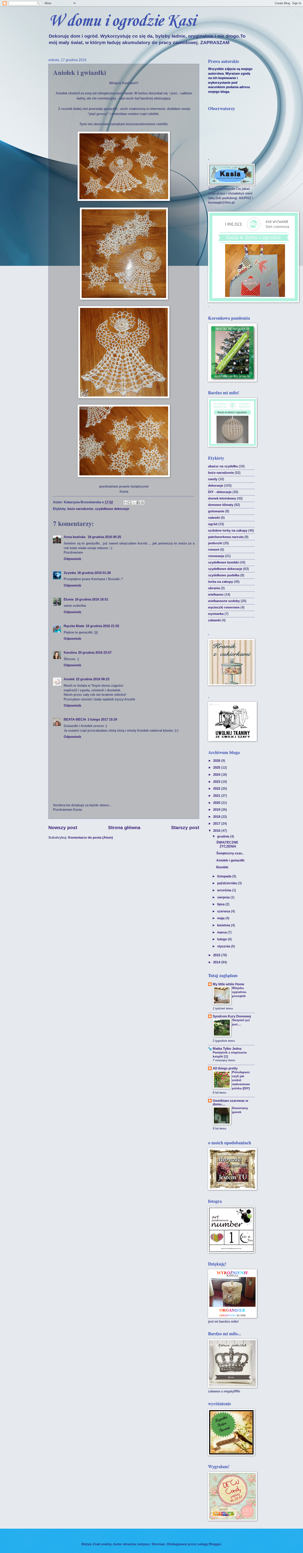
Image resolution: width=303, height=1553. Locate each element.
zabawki (214, 620)
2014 (217, 962)
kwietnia (224, 925)
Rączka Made (74, 626)
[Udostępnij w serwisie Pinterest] (142, 502)
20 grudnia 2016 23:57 (95, 652)
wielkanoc (216, 594)
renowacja (216, 556)
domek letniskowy (222, 498)
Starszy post (185, 827)
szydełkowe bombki (223, 562)
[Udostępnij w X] (134, 502)
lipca (221, 904)
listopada (224, 876)
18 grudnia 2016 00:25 (104, 537)
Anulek (69, 679)
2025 (217, 767)
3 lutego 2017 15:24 (102, 719)
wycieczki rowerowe (224, 607)
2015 (217, 955)
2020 (217, 803)
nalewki (214, 517)
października (227, 883)
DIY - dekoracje (220, 492)
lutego (222, 939)
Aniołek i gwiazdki (230, 860)
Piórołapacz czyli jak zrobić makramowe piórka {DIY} (241, 1080)
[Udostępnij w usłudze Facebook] (138, 502)
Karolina (70, 652)
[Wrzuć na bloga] (130, 502)
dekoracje (215, 485)
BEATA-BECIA (75, 719)
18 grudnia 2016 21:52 (102, 626)
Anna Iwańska (75, 537)
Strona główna (124, 827)
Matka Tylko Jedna (227, 1048)
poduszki (215, 543)
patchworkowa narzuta (226, 537)
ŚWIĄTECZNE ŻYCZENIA (227, 844)
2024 (217, 774)
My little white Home (228, 984)
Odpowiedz (72, 559)
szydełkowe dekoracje (112, 509)
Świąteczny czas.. (230, 853)
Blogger (215, 1544)
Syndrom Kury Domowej (232, 1016)
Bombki (222, 867)
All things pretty (225, 1068)
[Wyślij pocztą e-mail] (125, 502)
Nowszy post (62, 827)
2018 (217, 816)
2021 (217, 795)
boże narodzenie (80, 509)
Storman (158, 1544)
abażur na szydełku (223, 466)
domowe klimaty (220, 505)
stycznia (224, 946)
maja (221, 918)
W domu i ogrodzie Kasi (121, 21)
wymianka (216, 614)
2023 (217, 781)
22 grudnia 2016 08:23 (92, 679)
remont (213, 549)
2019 (217, 809)
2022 (217, 788)
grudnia (223, 836)
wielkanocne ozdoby (224, 601)
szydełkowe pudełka (223, 575)
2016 (217, 830)
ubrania (214, 588)
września (224, 890)
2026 (217, 760)
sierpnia (223, 897)
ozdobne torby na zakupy (227, 530)
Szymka (70, 573)
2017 (217, 823)
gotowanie (216, 511)
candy (212, 479)
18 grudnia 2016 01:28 (94, 573)
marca (222, 932)
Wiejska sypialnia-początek (239, 992)
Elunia (68, 599)
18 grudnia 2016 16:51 (91, 599)
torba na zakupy (220, 581)
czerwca (224, 911)
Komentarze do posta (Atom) (90, 837)
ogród (212, 524)
